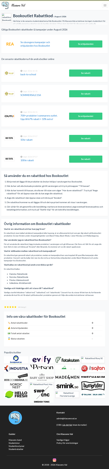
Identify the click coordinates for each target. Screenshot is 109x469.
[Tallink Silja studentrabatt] (93, 394)
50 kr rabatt (26, 139)
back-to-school (28, 74)
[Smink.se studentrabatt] (67, 386)
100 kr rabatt (27, 160)
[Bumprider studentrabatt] (93, 386)
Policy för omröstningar (67, 443)
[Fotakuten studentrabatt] (67, 360)
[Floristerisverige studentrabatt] (67, 394)
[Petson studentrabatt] (42, 368)
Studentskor (14, 443)
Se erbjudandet (85, 116)
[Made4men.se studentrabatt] (67, 377)
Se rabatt (85, 73)
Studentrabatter (16, 449)
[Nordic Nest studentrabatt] (16, 386)
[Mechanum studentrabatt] (93, 377)
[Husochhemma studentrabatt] (16, 377)
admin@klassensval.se (66, 418)
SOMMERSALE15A (30, 95)
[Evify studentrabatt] (42, 360)
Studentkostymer (16, 446)
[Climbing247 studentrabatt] (67, 368)
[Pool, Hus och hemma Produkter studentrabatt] (42, 386)
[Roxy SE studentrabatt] (93, 360)
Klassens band (15, 440)
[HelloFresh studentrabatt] (16, 394)
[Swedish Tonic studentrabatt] (42, 394)
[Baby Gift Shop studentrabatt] (42, 377)
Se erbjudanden (85, 44)
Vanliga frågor (63, 440)
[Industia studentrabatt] (16, 368)
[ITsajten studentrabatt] (93, 368)
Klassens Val (18, 5)
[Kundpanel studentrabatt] (16, 360)
